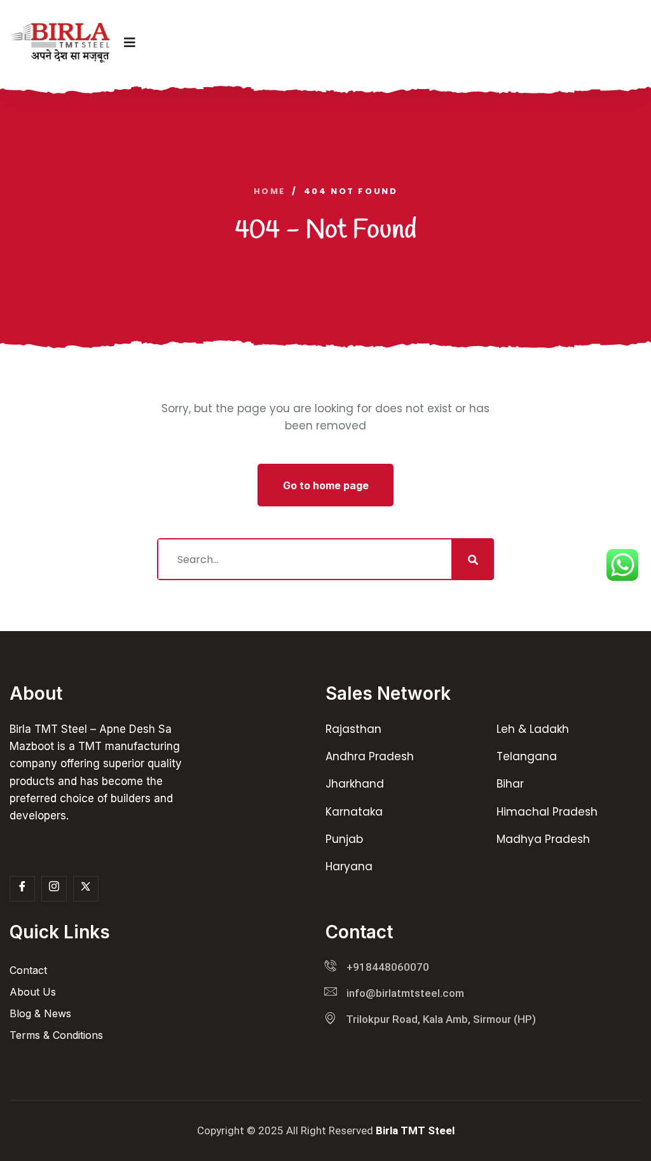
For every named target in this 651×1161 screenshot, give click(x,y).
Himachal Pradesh (547, 811)
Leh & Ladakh (533, 729)
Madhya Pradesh (543, 839)
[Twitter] (86, 888)
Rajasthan (353, 729)
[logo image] (60, 42)
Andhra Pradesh (370, 756)
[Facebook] (22, 888)
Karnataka (354, 811)
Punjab (344, 839)
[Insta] (54, 888)
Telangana (527, 756)
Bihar (510, 783)
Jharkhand (355, 783)
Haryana (349, 866)
